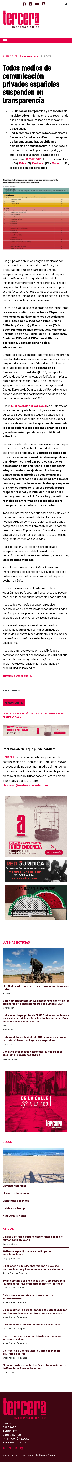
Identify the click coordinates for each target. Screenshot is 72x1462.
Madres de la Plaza (14, 1215)
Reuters (8, 757)
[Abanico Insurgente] (36, 909)
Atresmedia (33, 159)
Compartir (15, 702)
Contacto (10, 1423)
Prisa (22, 163)
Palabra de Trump (14, 1208)
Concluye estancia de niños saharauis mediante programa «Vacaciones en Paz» (32, 1053)
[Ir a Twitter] (30, 4)
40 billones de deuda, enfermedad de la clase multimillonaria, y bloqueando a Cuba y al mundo (33, 1267)
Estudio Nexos (47, 1454)
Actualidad (30, 56)
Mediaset (38, 163)
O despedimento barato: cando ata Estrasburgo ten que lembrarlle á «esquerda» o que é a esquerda (35, 1311)
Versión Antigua (14, 1442)
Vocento (57, 163)
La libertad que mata (16, 1200)
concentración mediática (18, 713)
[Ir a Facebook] (24, 4)
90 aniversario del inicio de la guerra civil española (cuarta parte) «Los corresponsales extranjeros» (34, 1282)
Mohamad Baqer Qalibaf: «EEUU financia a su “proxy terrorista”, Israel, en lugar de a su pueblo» (34, 1038)
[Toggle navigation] (5, 40)
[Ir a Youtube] (37, 4)
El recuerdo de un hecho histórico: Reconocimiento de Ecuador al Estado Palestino (34, 1367)
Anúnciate (10, 1430)
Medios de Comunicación (50, 713)
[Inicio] (21, 18)
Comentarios (12, 1434)
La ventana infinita (14, 1185)
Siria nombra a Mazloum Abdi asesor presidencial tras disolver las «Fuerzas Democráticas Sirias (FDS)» (36, 1002)
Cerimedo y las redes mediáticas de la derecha (32, 1324)
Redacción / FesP (12, 56)
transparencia (12, 717)
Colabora (9, 1427)
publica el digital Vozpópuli (29, 405)
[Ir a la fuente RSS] (43, 4)
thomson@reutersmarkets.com (25, 785)
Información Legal (16, 1438)
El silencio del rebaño (16, 1193)
